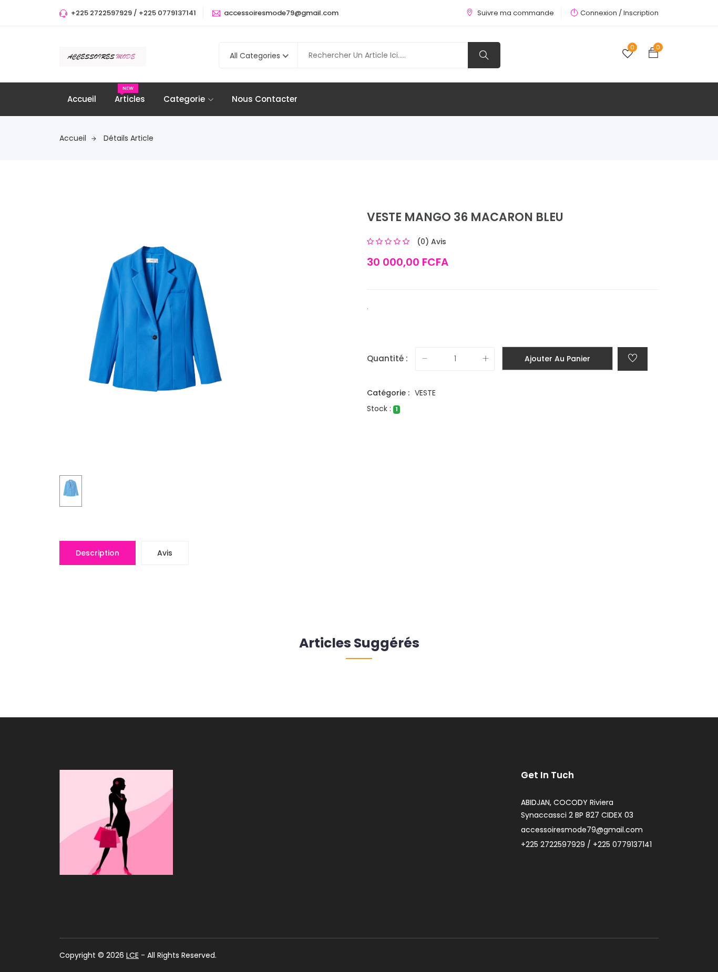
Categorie (184, 98)
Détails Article (128, 138)
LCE (132, 955)
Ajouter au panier (557, 358)
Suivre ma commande (515, 13)
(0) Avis (431, 241)
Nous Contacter (265, 98)
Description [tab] (97, 553)
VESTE (425, 393)
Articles (130, 98)
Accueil (81, 98)
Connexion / (601, 13)
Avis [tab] (164, 553)
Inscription (641, 13)
